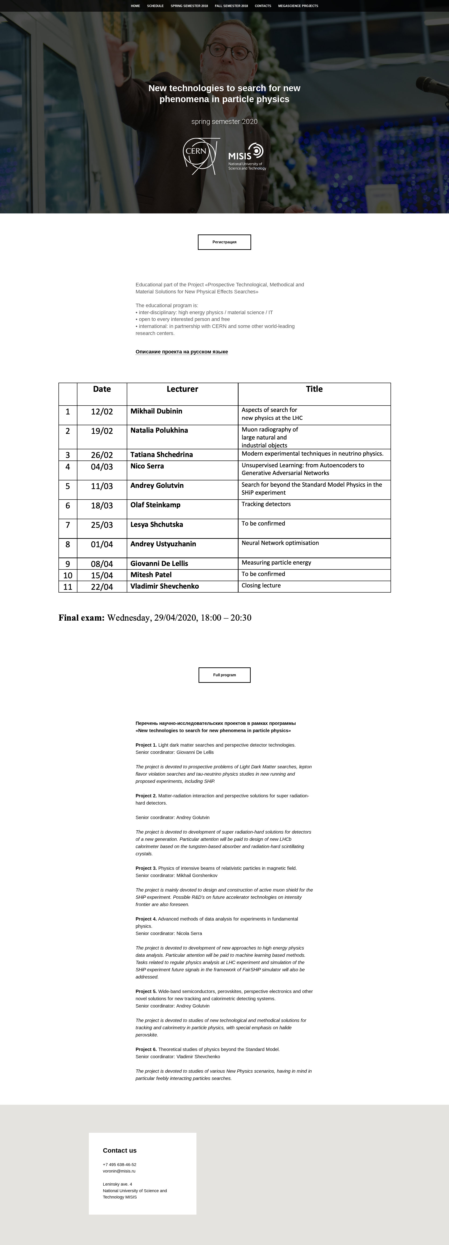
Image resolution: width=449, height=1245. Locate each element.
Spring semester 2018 (189, 6)
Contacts (263, 6)
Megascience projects (298, 6)
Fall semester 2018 (231, 6)
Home (135, 6)
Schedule (155, 6)
